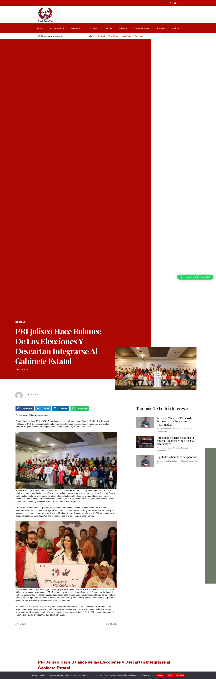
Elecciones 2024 (56, 28)
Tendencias (76, 28)
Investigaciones (141, 28)
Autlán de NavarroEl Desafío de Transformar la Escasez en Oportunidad (174, 421)
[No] (213, 675)
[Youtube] (175, 3)
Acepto (160, 675)
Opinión (108, 28)
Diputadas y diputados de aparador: (176, 457)
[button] (25, 408)
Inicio (39, 28)
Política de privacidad (175, 675)
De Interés (160, 28)
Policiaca (123, 28)
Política (175, 28)
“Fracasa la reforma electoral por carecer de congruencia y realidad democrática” (175, 441)
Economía (93, 28)
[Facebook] (170, 3)
